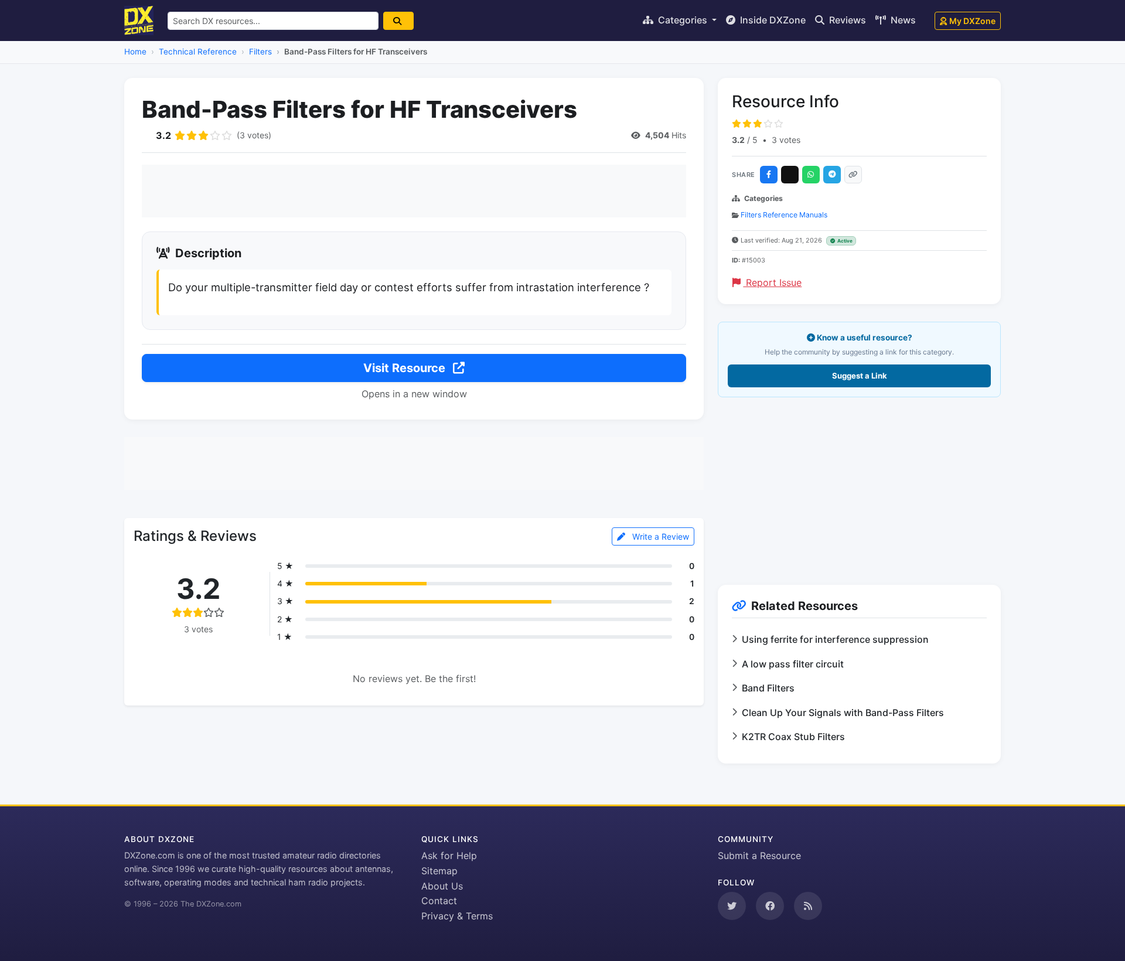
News (902, 20)
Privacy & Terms (457, 916)
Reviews (846, 20)
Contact (439, 901)
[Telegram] (832, 174)
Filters (260, 51)
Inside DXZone (772, 20)
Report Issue (772, 282)
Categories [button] (683, 20)
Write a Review (659, 536)
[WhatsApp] (811, 174)
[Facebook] (769, 174)
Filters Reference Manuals (784, 214)
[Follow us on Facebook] (770, 906)
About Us (442, 886)
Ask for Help (449, 855)
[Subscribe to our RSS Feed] (808, 906)
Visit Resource (405, 368)
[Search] (398, 21)
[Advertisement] (414, 191)
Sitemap (439, 871)
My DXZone (972, 21)
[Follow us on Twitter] (732, 906)
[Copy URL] (853, 174)
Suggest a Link (859, 375)
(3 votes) (254, 135)
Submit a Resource (759, 855)
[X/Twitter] (790, 174)
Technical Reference (198, 51)
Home (135, 51)
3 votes (786, 140)
